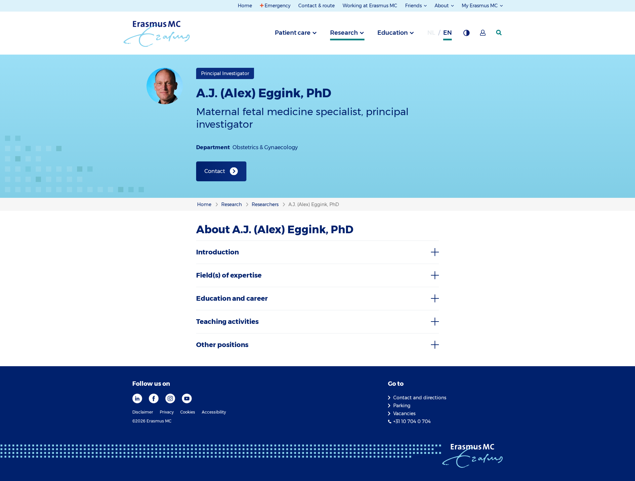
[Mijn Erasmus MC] (483, 35)
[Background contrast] (466, 35)
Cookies (187, 412)
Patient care (293, 32)
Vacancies (404, 413)
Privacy (167, 412)
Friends (414, 6)
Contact (214, 171)
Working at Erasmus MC (370, 6)
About (442, 6)
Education (392, 32)
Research (344, 32)
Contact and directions (419, 398)
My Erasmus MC (480, 6)
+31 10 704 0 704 (412, 421)
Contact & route (316, 6)
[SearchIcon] (499, 32)
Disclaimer (142, 412)
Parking (401, 406)
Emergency (277, 6)
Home (245, 6)
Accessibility (214, 412)
